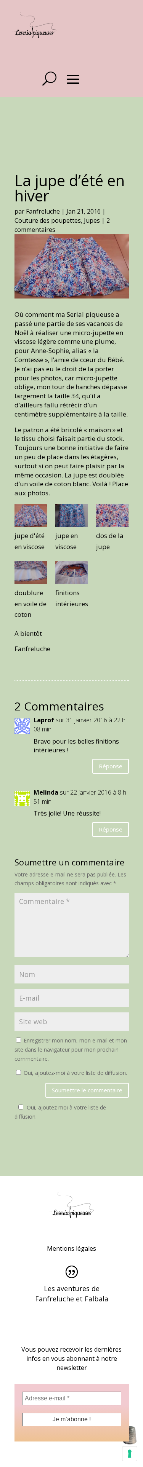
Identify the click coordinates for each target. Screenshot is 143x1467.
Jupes (92, 220)
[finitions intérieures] (71, 574)
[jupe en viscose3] (30, 574)
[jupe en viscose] (71, 517)
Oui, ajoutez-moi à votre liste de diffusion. (74, 1072)
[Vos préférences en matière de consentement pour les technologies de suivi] (129, 1453)
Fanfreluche (43, 211)
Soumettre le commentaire (87, 1090)
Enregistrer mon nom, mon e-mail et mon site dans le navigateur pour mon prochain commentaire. (70, 1049)
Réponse (110, 766)
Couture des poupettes (47, 220)
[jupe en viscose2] (30, 517)
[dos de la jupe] (112, 517)
